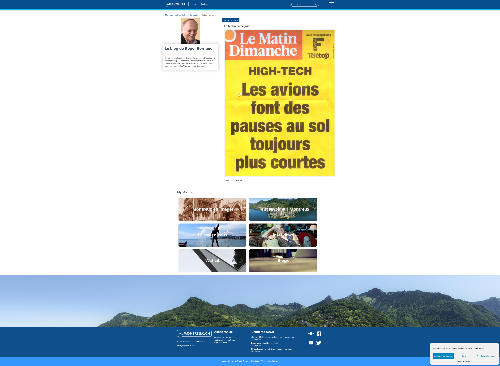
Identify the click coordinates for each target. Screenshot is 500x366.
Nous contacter (220, 342)
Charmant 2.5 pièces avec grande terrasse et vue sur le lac (272, 337)
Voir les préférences (486, 356)
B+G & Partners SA (245, 361)
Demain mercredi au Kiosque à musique (265, 343)
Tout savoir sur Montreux (224, 340)
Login (194, 4)
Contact (204, 4)
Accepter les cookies (443, 356)
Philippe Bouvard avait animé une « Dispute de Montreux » (272, 349)
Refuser (465, 356)
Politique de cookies (463, 361)
